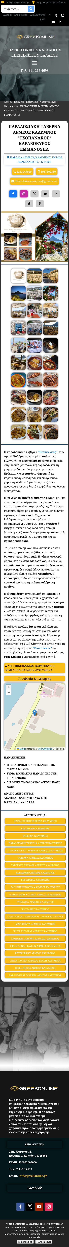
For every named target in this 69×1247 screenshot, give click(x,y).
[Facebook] (13, 193)
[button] (34, 713)
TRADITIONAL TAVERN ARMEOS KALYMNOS (35, 946)
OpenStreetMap (45, 748)
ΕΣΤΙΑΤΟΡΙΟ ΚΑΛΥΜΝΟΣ (35, 828)
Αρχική (8, 101)
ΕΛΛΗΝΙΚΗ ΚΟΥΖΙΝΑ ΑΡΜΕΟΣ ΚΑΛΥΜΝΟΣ (35, 887)
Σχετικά (7, 14)
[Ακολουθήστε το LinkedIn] (60, 22)
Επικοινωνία (20, 14)
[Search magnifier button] (31, 9)
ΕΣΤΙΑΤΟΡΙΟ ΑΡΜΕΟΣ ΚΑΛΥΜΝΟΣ (35, 872)
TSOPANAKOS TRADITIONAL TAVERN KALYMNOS (35, 916)
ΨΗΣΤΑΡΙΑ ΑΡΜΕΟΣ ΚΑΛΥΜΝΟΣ (35, 901)
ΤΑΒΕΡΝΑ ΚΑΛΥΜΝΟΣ (35, 835)
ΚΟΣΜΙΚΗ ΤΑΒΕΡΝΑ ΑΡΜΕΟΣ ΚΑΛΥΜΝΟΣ (35, 938)
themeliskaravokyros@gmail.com (36, 181)
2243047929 (24, 171)
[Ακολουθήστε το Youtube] (53, 22)
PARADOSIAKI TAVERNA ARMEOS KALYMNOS (35, 975)
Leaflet (22, 748)
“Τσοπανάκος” (42, 648)
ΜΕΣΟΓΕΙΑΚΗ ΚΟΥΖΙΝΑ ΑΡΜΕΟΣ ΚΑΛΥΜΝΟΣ (35, 894)
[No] (64, 1233)
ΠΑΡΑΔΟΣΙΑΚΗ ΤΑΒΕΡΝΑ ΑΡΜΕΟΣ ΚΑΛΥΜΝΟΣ (35, 843)
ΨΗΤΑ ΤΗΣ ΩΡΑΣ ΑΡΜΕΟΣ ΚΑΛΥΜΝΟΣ (35, 931)
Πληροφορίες (44, 1241)
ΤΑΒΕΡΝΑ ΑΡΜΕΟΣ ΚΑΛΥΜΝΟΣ (35, 857)
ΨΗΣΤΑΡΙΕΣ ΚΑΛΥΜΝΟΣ (35, 909)
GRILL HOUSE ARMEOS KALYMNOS (35, 967)
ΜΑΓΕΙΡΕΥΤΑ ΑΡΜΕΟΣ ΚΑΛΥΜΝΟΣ (35, 923)
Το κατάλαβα (25, 1241)
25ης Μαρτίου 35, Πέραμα (51, 2)
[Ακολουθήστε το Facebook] (49, 15)
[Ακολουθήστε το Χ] (56, 15)
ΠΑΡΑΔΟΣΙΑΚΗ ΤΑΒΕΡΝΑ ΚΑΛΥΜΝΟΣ (35, 821)
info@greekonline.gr (17, 2)
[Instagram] (24, 193)
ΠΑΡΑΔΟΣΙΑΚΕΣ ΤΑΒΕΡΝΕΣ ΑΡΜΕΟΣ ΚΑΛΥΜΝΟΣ (35, 850)
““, (48, 452)
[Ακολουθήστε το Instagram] (62, 15)
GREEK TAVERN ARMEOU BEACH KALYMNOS (35, 960)
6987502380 (48, 171)
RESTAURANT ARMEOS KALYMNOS (35, 953)
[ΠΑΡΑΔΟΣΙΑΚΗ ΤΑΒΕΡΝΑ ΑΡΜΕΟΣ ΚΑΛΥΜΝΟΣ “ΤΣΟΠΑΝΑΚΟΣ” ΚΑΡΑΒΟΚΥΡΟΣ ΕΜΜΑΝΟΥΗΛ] (18, 282)
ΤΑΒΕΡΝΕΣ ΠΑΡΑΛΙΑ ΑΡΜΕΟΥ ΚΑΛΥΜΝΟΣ (35, 865)
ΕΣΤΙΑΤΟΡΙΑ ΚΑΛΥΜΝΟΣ (35, 879)
